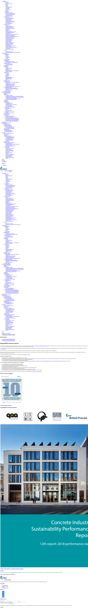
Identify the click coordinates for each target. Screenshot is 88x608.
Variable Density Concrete (9, 27)
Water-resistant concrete (9, 23)
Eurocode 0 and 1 (6, 59)
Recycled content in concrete (10, 111)
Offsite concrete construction (10, 157)
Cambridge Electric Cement (10, 38)
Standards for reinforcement (10, 85)
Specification (4, 1)
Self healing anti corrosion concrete (11, 31)
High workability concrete (9, 18)
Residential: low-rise (9, 78)
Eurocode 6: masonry (7, 91)
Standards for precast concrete (10, 84)
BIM (6, 50)
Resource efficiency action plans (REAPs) (12, 120)
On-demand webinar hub (7, 125)
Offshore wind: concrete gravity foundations (12, 70)
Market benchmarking (9, 155)
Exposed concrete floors (9, 12)
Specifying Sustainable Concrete (8, 133)
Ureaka (7, 25)
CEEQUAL (7, 89)
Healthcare (7, 75)
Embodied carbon (8, 103)
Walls (6, 58)
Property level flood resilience (10, 112)
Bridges (7, 67)
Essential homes (8, 33)
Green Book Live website (26, 354)
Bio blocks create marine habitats (10, 35)
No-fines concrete (8, 20)
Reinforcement (8, 9)
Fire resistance (6, 101)
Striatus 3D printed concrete (10, 221)
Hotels (7, 76)
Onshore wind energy (9, 71)
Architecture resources (9, 143)
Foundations (7, 57)
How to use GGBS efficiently (10, 154)
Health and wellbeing (9, 152)
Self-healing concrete (9, 46)
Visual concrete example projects (10, 13)
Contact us (3, 160)
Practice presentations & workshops (9, 128)
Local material (6, 115)
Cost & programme (7, 114)
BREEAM (4, 349)
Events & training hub (7, 124)
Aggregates (7, 8)
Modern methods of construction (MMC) (12, 62)
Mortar (7, 178)
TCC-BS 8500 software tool (10, 137)
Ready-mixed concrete (9, 3)
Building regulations (7, 63)
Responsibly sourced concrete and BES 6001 (12, 119)
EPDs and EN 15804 (9, 90)
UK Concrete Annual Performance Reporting (12, 118)
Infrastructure (6, 66)
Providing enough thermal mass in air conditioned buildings (14, 96)
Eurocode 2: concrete (7, 80)
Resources (3, 132)
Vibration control (6, 113)
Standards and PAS (7, 81)
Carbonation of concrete (9, 102)
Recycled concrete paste (9, 44)
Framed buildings (6, 60)
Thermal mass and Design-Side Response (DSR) (13, 98)
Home (3, 332)
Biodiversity (7, 147)
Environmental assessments (8, 87)
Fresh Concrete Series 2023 (10, 126)
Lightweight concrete (9, 19)
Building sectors (6, 72)
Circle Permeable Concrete (10, 32)
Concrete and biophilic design (10, 288)
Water (7, 10)
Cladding (7, 54)
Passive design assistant (9, 312)
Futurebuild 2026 (6, 129)
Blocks (7, 5)
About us (3, 163)
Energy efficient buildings (9, 150)
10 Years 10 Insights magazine (6, 405)
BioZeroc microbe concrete (10, 37)
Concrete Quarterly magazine (6, 122)
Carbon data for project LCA (10, 148)
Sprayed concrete (8, 22)
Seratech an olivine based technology (11, 47)
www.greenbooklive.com (28, 359)
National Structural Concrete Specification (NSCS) (13, 52)
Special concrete (6, 16)
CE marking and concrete (9, 51)
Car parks (7, 245)
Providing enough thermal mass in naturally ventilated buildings (15, 269)
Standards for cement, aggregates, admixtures (12, 82)
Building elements (6, 226)
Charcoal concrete (8, 40)
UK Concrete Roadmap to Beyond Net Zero (8, 340)
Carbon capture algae (9, 39)
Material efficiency (8, 156)
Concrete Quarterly (5, 585)
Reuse (7, 109)
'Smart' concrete (8, 48)
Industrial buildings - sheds (10, 77)
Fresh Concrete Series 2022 (10, 127)
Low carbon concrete (9, 105)
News (3, 159)
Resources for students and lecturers (9, 142)
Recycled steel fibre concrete (10, 28)
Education (7, 74)
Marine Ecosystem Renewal (10, 26)
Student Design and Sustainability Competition (12, 144)
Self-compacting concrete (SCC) (10, 21)
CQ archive (5, 135)
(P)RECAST (8, 29)
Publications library (7, 141)
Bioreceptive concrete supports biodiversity (12, 36)
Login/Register (4, 161)
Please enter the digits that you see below (6, 602)
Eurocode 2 (7, 151)
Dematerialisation (8, 108)
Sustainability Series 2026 (8, 130)
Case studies (4, 121)
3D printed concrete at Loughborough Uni (12, 34)
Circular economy (6, 107)
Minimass (7, 202)
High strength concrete (9, 17)
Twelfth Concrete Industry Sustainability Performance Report (12, 568)
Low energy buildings (9, 106)
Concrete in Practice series (8, 131)
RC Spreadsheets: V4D (9, 138)
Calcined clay (8, 7)
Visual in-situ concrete (9, 15)
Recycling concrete (8, 110)
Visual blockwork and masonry (10, 14)
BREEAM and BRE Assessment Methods (12, 88)
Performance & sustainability (6, 92)
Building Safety (6, 65)
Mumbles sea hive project (9, 43)
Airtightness (6, 100)
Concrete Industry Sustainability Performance (10, 117)
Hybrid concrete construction (10, 61)
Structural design (4, 53)
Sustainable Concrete (5, 586)
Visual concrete (6, 11)
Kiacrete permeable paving (10, 42)
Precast (7, 4)
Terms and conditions (5, 587)
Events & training (4, 123)
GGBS (7, 2)
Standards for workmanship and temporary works (13, 86)
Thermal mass (6, 94)
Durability (5, 93)
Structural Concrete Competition (10, 145)
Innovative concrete (7, 24)
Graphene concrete (8, 41)
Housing (7, 153)
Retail (7, 79)
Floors (7, 55)
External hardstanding (9, 68)
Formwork (7, 56)
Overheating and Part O (9, 64)
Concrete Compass (6, 146)
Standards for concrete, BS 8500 (10, 83)
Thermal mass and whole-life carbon (11, 99)
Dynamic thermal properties (10, 139)
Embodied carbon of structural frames (11, 104)
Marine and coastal (8, 69)
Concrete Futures (6, 134)
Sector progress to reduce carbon (10, 45)
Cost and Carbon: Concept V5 (10, 136)
